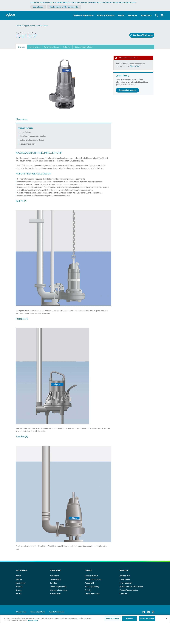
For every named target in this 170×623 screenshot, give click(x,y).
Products (19, 586)
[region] (85, 619)
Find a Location (126, 583)
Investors (53, 583)
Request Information (127, 90)
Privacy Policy (21, 612)
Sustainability (55, 579)
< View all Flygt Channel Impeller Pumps (32, 25)
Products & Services (105, 15)
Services (19, 590)
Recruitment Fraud (92, 594)
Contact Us (124, 594)
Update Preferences (56, 612)
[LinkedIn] (148, 612)
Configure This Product (143, 35)
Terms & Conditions (38, 612)
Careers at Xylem (91, 576)
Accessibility (90, 583)
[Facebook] (143, 612)
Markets (19, 579)
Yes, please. (38, 7)
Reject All (129, 618)
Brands (121, 15)
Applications (20, 583)
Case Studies (125, 579)
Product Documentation (129, 590)
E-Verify (88, 590)
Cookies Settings (112, 618)
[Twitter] (153, 612)
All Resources (125, 576)
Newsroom (54, 576)
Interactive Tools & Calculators (131, 586)
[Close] (166, 618)
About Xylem (146, 15)
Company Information (58, 590)
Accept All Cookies (147, 618)
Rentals (19, 594)
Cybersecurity (55, 594)
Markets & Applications (84, 15)
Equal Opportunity (92, 586)
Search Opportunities (93, 579)
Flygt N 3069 (135, 66)
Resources (132, 15)
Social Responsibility (58, 586)
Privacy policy (33, 620)
